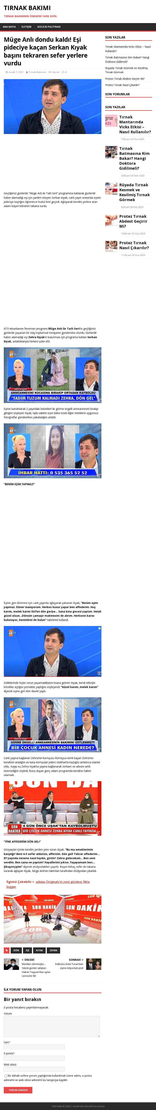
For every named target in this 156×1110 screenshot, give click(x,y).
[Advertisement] (52, 164)
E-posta (8, 1053)
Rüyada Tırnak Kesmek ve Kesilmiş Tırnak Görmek (134, 192)
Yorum (8, 1013)
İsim (6, 1042)
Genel (55, 72)
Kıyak (39, 950)
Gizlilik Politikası (48, 26)
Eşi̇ (27, 950)
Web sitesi (10, 1064)
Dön (16, 950)
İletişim (26, 26)
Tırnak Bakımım (37, 72)
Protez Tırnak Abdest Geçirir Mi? (125, 78)
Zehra (53, 950)
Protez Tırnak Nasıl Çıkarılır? (122, 85)
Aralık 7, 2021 (16, 72)
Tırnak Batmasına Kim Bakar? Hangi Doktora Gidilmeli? (134, 158)
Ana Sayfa (9, 26)
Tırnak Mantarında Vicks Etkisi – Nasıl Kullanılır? (135, 124)
